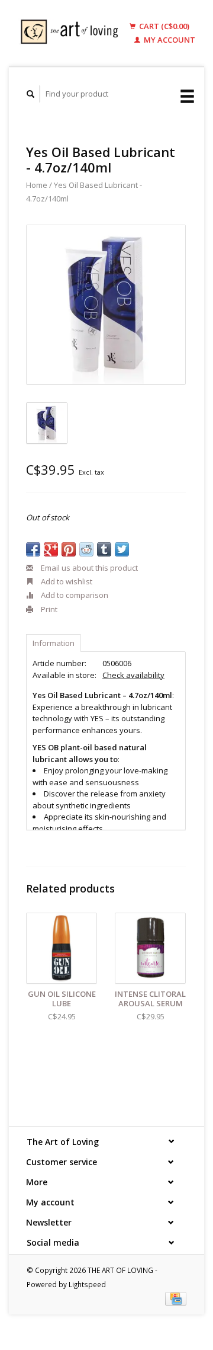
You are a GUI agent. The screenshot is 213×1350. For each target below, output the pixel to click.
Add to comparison (73, 595)
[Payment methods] (175, 1298)
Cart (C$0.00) (163, 26)
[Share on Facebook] (33, 549)
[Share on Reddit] (86, 549)
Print (48, 609)
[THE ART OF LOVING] (72, 33)
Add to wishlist (65, 581)
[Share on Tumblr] (104, 549)
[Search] (31, 94)
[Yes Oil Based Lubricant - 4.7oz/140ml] (106, 304)
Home (36, 185)
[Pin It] (69, 549)
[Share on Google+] (51, 549)
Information (54, 643)
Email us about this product (88, 567)
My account (168, 39)
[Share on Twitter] (122, 549)
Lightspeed (87, 1284)
